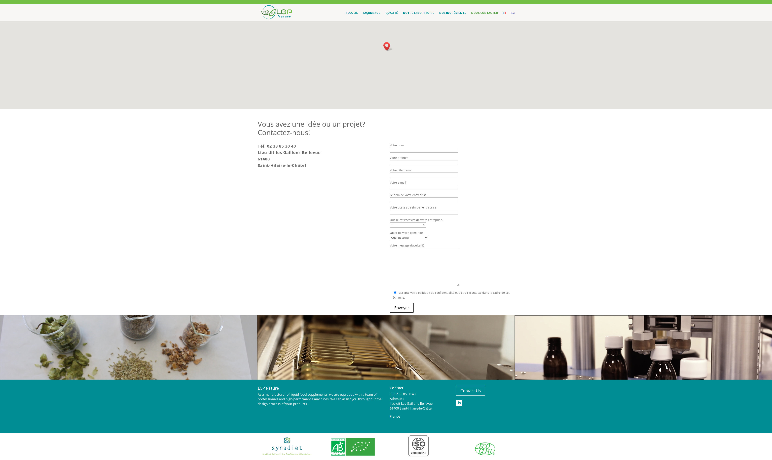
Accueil (352, 13)
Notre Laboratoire (418, 13)
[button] (388, 46)
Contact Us (470, 390)
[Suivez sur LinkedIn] (459, 403)
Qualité (391, 13)
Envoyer (401, 307)
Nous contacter (484, 13)
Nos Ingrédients (452, 13)
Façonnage (371, 13)
